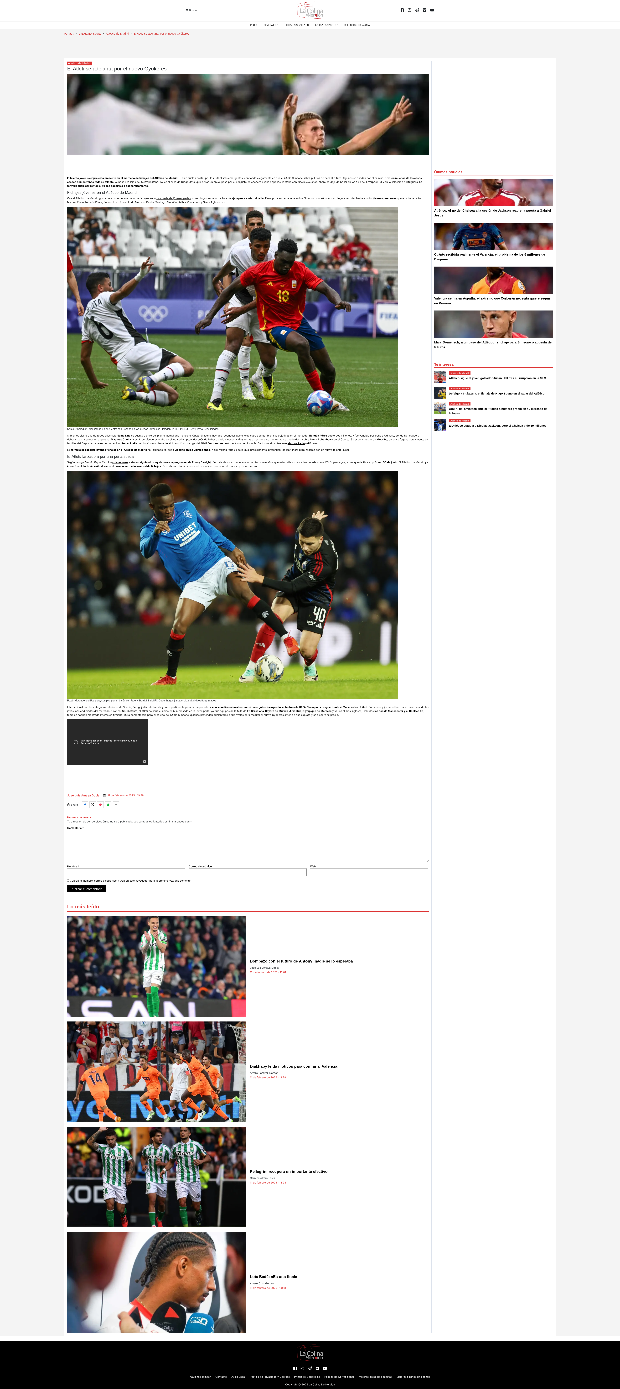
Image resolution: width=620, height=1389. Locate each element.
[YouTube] (432, 10)
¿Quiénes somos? (200, 1376)
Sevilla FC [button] (270, 25)
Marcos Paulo (296, 443)
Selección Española (357, 25)
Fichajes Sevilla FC (297, 25)
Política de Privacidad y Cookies (270, 1376)
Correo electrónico (201, 866)
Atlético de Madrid (117, 33)
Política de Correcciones (339, 1376)
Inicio (253, 25)
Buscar (192, 10)
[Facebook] (402, 10)
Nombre (73, 866)
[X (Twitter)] (424, 10)
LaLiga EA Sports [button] (325, 25)
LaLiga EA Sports (90, 33)
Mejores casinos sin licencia (413, 1376)
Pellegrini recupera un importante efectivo (289, 1171)
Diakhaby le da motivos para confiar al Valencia (293, 1066)
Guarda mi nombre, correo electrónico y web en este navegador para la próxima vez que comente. (130, 880)
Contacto (221, 1376)
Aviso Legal (238, 1376)
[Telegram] (417, 10)
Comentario (75, 828)
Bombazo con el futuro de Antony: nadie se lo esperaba (301, 961)
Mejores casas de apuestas (375, 1376)
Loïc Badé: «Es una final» (273, 1276)
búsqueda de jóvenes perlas (173, 198)
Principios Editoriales (307, 1376)
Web (313, 866)
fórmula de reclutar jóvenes (88, 449)
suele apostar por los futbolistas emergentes (215, 178)
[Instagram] (409, 10)
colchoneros (120, 462)
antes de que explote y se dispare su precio (311, 714)
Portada (69, 33)
